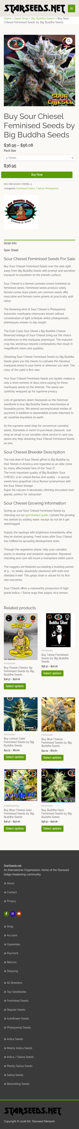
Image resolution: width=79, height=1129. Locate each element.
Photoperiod (51, 188)
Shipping (12, 971)
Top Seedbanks (16, 991)
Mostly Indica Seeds (19, 1048)
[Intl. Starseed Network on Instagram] (12, 914)
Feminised (21, 188)
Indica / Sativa (36, 188)
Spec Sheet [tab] (11, 250)
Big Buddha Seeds (42, 18)
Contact (12, 892)
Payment (12, 953)
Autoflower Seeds (18, 1018)
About (10, 883)
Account (12, 935)
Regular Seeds (16, 1009)
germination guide (37, 515)
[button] (69, 40)
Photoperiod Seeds (19, 1027)
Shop (10, 926)
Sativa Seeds (15, 1075)
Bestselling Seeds (18, 1083)
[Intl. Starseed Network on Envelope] (18, 914)
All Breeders (14, 982)
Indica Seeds (15, 1039)
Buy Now (37, 174)
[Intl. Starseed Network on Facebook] (6, 914)
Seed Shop (21, 18)
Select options (15, 686)
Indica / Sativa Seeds (20, 1056)
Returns (11, 962)
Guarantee (13, 944)
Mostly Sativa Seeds (19, 1066)
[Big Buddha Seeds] (21, 212)
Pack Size (10, 150)
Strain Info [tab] (10, 243)
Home (7, 18)
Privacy (11, 901)
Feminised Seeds (17, 1000)
